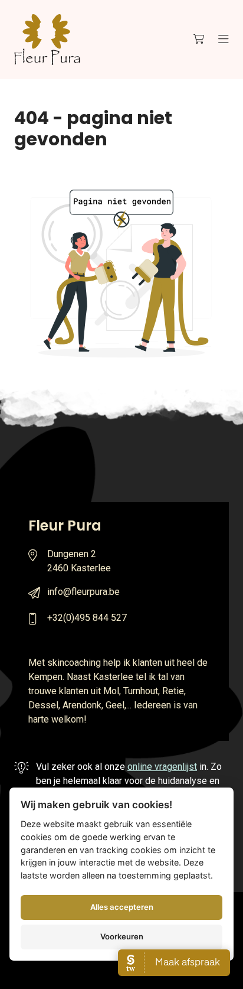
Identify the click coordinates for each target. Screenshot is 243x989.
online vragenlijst (162, 766)
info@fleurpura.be (83, 591)
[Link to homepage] (47, 39)
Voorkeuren (121, 936)
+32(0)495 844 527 (87, 617)
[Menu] (223, 39)
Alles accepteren (121, 907)
